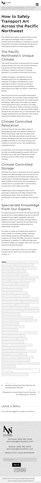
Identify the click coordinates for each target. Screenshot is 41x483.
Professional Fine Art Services (13, 348)
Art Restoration (8, 265)
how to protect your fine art (13, 326)
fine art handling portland (27, 299)
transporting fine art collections (15, 374)
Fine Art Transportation (11, 314)
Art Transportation (9, 274)
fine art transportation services (14, 320)
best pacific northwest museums (22, 280)
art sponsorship (30, 268)
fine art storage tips (31, 311)
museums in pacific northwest (13, 336)
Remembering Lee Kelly (10, 354)
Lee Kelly (33, 333)
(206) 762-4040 (23, 447)
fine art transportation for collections (17, 317)
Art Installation (13, 262)
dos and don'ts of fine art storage (15, 287)
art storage (6, 271)
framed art (32, 320)
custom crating (23, 283)
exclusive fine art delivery (12, 290)
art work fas (23, 274)
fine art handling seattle (11, 302)
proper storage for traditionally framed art (19, 351)
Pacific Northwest (9, 339)
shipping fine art (27, 357)
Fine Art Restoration (30, 302)
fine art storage (32, 308)
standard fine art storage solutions (15, 360)
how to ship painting (9, 329)
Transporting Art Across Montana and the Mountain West (17, 370)
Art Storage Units (19, 271)
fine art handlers (22, 296)
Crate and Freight (8, 283)
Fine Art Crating (8, 296)
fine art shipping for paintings (13, 308)
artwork (5, 280)
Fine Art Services (8, 305)
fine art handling (8, 299)
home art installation (10, 323)
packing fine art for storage (12, 342)
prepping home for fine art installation (17, 345)
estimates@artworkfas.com (20, 441)
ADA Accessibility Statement (25, 481)
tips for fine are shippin (30, 363)
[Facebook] (16, 470)
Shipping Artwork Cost (10, 357)
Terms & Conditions (13, 481)
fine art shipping (22, 305)
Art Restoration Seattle (24, 265)
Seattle (23, 354)
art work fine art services (11, 277)
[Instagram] (20, 470)
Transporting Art (8, 366)
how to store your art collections (15, 333)
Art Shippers (6, 268)
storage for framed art (11, 363)
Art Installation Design (29, 262)
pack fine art (22, 339)
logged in (15, 411)
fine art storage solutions (12, 311)
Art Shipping (17, 268)
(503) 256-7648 (25, 439)
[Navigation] (37, 4)
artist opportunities (30, 277)
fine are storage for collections (14, 293)
